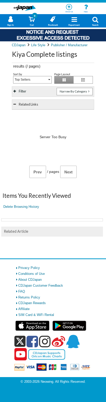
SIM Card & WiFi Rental (36, 315)
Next (68, 172)
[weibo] (58, 341)
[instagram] (45, 341)
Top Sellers (22, 79)
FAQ (21, 291)
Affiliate (24, 309)
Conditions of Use (31, 274)
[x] (19, 341)
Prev (37, 172)
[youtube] (20, 354)
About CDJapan (30, 280)
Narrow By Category (73, 91)
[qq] (73, 341)
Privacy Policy (29, 268)
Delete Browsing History (21, 207)
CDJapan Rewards (32, 303)
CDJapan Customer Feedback (40, 285)
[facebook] (32, 341)
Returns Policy (29, 297)
